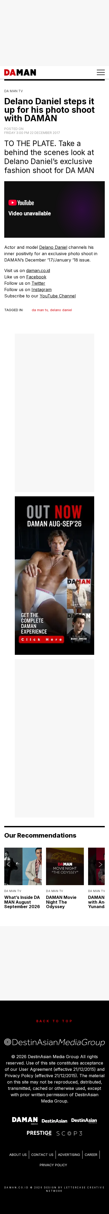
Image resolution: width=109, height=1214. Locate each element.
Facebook (36, 276)
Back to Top (54, 1021)
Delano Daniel (53, 247)
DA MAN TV (13, 91)
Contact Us (42, 1155)
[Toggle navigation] (101, 72)
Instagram (41, 289)
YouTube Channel (58, 295)
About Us (18, 1155)
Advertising (69, 1155)
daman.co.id (38, 270)
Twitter (38, 283)
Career (91, 1155)
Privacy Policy (53, 1165)
